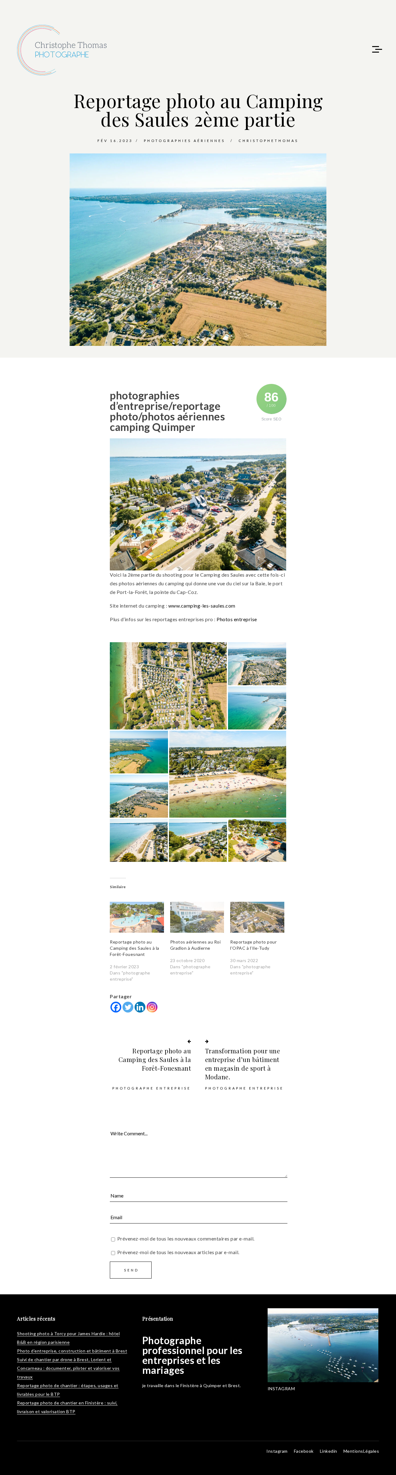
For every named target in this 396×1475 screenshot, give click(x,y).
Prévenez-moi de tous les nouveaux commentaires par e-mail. (186, 1238)
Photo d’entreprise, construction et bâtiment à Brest (72, 1350)
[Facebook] (115, 1007)
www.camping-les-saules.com (201, 605)
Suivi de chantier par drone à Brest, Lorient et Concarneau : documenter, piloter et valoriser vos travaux (68, 1368)
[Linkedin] (140, 1007)
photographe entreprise (151, 1088)
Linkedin (328, 1451)
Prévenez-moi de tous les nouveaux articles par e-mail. (178, 1252)
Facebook (304, 1451)
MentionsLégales (361, 1451)
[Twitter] (128, 1007)
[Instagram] (152, 1007)
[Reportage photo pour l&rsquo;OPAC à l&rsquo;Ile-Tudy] (257, 917)
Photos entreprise (237, 619)
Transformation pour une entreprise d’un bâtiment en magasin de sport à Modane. (242, 1064)
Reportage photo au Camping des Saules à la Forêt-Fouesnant (134, 948)
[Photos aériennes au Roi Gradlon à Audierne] (197, 917)
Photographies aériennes (184, 141)
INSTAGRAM (281, 1388)
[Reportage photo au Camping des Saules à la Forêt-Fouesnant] (137, 917)
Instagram (277, 1451)
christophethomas (269, 141)
